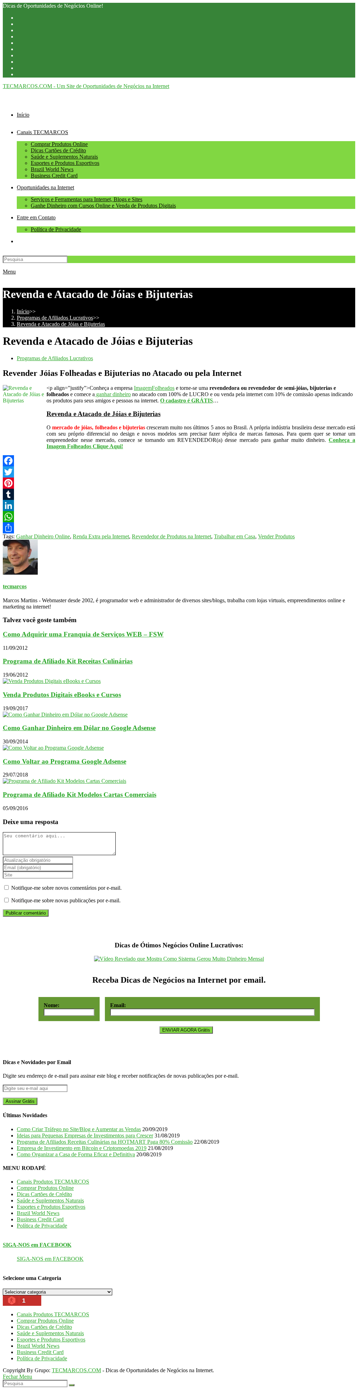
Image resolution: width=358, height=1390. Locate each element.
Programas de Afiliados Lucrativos (55, 358)
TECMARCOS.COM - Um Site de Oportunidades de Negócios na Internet (86, 86)
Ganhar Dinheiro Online (43, 536)
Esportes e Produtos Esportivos (51, 1207)
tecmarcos (15, 586)
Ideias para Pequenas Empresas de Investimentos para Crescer (85, 1135)
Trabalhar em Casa (234, 536)
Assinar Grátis (20, 1101)
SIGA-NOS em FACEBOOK (37, 1245)
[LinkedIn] (179, 505)
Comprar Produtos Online (45, 1188)
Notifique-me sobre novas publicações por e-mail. (66, 900)
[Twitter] (179, 472)
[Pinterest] (179, 483)
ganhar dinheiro (113, 394)
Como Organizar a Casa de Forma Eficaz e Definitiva (76, 1154)
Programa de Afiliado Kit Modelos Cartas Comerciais (79, 794)
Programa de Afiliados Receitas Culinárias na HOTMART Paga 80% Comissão (105, 1142)
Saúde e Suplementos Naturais (50, 1200)
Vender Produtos (276, 536)
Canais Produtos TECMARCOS (53, 1182)
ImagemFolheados (154, 388)
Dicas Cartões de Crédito (44, 1194)
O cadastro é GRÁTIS (186, 400)
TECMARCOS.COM (76, 1370)
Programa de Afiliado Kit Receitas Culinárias (68, 661)
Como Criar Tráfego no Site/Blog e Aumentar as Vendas (79, 1129)
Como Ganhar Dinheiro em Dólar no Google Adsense (79, 728)
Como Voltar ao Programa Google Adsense (64, 761)
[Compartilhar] (179, 527)
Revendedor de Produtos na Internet (171, 536)
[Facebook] (179, 460)
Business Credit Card (40, 1219)
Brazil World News (38, 1213)
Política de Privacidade (42, 1226)
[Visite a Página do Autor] (20, 573)
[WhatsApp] (179, 516)
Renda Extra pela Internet (101, 536)
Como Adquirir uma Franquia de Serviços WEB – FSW (83, 634)
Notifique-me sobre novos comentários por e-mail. (66, 888)
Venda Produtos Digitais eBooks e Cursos (62, 694)
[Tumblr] (179, 494)
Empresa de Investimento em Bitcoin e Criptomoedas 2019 (81, 1148)
